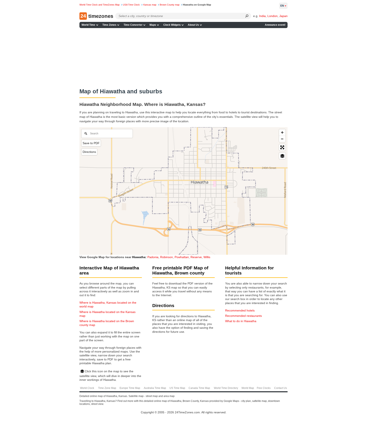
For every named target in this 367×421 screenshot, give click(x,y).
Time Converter (133, 24)
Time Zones (109, 24)
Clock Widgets (172, 24)
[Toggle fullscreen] (282, 147)
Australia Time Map (155, 388)
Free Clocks (264, 388)
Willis (206, 257)
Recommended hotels (240, 310)
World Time (88, 24)
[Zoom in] (282, 132)
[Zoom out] (282, 139)
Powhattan (182, 257)
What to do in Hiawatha (240, 321)
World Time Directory (226, 388)
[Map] (183, 191)
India (262, 16)
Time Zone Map (107, 388)
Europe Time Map (130, 388)
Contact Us (280, 388)
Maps (153, 24)
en (282, 5)
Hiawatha (138, 257)
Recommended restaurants (243, 315)
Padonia (152, 257)
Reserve (196, 257)
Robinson (166, 257)
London (272, 16)
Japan (283, 16)
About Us (193, 24)
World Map (247, 388)
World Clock (87, 388)
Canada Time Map (199, 388)
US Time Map (177, 388)
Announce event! (275, 24)
